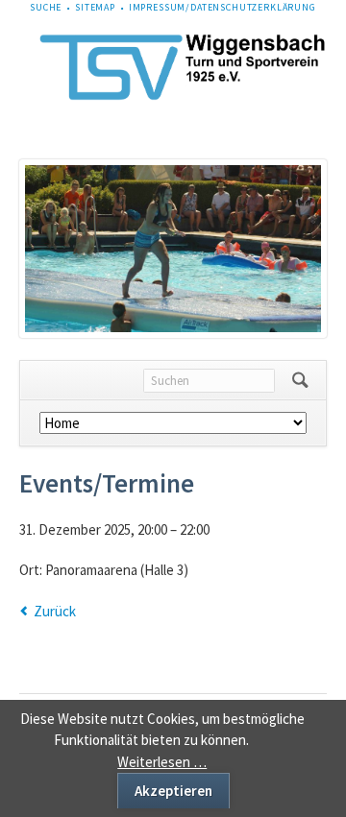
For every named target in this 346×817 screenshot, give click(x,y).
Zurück (55, 611)
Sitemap (95, 7)
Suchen (300, 380)
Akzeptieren (173, 790)
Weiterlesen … (162, 762)
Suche (46, 7)
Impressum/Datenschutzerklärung (222, 7)
